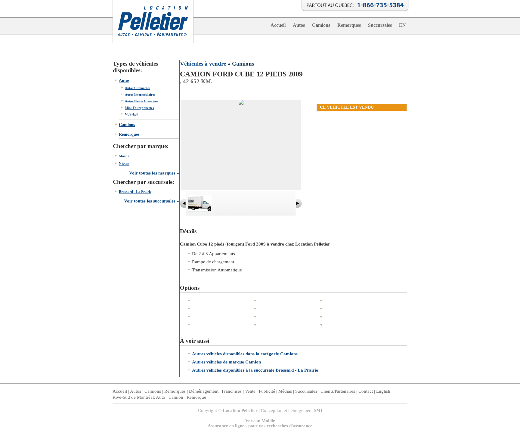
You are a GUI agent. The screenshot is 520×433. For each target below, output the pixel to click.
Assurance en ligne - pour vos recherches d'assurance (260, 425)
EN (402, 25)
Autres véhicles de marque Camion (226, 362)
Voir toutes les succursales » (151, 201)
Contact (365, 391)
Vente (250, 391)
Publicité (267, 391)
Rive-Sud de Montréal (133, 397)
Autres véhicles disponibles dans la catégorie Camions (245, 353)
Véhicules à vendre (203, 63)
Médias (285, 391)
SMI (318, 410)
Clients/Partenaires (337, 391)
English (383, 391)
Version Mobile (260, 420)
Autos (299, 25)
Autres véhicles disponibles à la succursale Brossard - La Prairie (255, 370)
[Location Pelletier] (153, 41)
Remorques (349, 25)
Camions (321, 25)
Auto (160, 397)
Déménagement (203, 391)
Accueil (278, 25)
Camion (176, 397)
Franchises (232, 391)
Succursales (380, 25)
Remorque (196, 397)
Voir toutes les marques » (154, 173)
